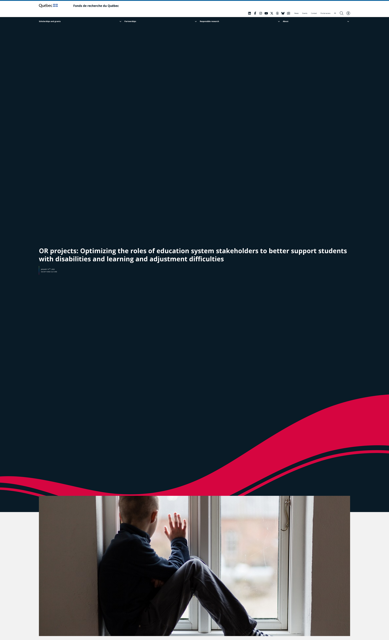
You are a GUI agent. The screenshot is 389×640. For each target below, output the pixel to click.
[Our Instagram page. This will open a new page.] (261, 13)
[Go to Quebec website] (48, 6)
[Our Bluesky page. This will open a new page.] (283, 13)
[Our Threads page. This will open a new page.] (277, 13)
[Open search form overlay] (341, 13)
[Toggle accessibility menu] (348, 13)
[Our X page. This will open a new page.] (272, 13)
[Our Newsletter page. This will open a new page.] (288, 13)
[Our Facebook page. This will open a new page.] (255, 13)
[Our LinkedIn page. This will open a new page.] (249, 13)
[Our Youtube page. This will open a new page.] (266, 13)
